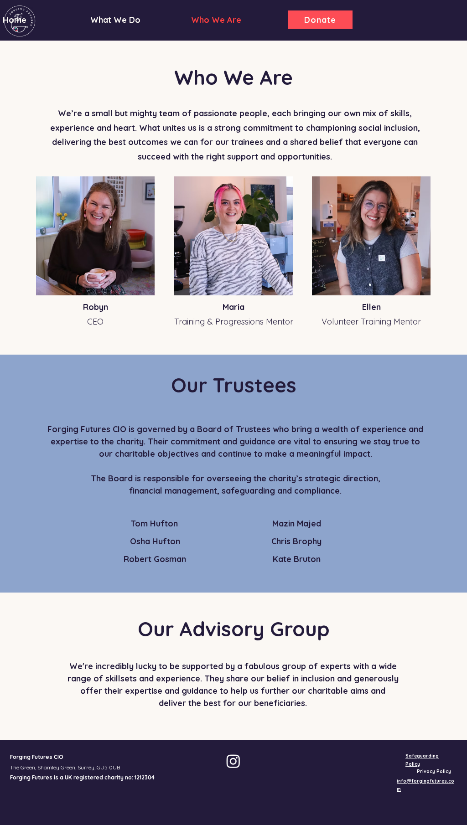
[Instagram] (233, 761)
